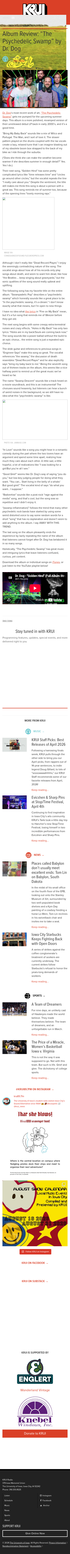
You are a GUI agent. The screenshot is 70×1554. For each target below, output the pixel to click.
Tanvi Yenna (19, 60)
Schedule (8, 1500)
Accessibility (35, 1546)
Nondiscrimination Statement (15, 1546)
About (7, 1520)
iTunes (56, 562)
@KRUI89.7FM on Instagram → (35, 1089)
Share (30, 68)
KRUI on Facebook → (35, 1263)
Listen (7, 1495)
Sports (7, 1515)
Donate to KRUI (35, 1433)
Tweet (40, 68)
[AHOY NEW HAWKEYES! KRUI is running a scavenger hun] (35, 1145)
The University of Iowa (20, 1543)
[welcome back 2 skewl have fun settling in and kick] (35, 1213)
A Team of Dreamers (47, 1004)
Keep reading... (40, 790)
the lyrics (30, 311)
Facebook (46, 1500)
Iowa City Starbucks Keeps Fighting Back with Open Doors (47, 939)
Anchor (46, 1505)
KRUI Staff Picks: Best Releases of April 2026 (48, 742)
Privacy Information (57, 1543)
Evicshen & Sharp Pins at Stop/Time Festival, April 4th (48, 802)
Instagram (46, 1495)
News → (39, 855)
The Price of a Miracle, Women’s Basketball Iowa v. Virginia (48, 1047)
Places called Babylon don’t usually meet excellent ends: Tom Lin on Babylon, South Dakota (49, 872)
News (6, 1510)
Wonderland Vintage (35, 1390)
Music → (39, 731)
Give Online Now (35, 1533)
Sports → (39, 996)
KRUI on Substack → (35, 1281)
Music (7, 1505)
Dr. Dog (6, 113)
